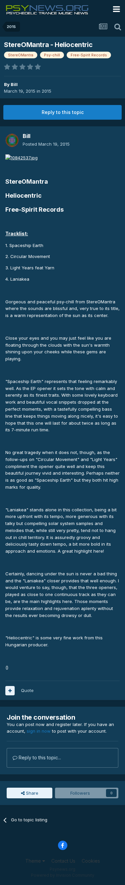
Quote (27, 690)
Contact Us (63, 861)
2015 (46, 91)
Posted (46, 144)
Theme (33, 861)
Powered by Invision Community (62, 875)
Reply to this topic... (39, 757)
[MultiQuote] (10, 690)
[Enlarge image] (21, 157)
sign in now (39, 731)
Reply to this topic (63, 112)
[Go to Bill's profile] (12, 140)
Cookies (91, 861)
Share (31, 793)
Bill (14, 84)
